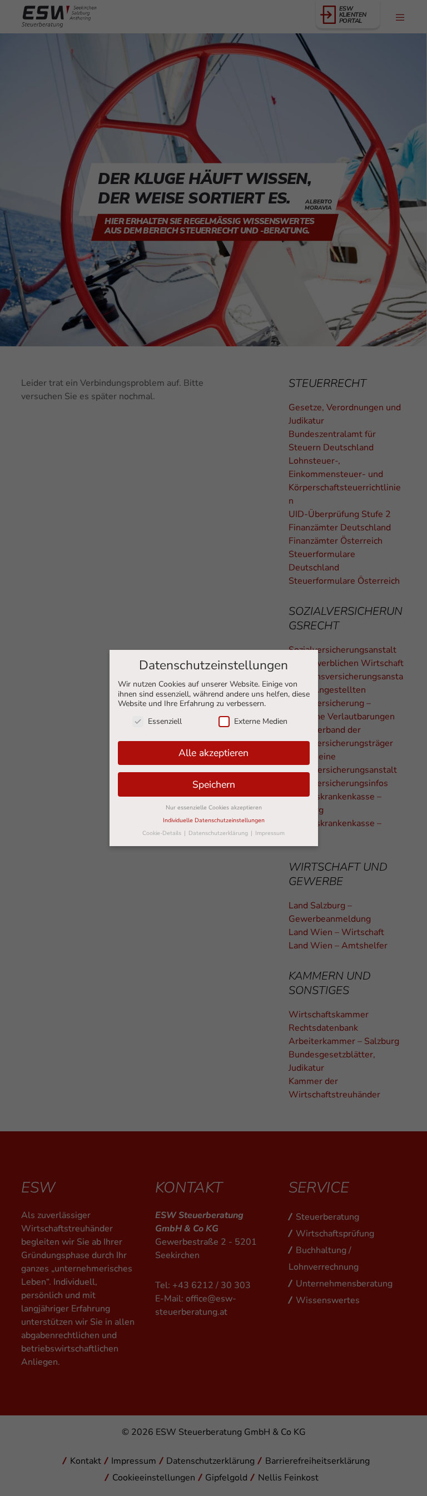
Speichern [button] (213, 784)
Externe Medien (260, 721)
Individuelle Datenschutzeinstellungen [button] (214, 820)
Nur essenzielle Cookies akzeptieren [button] (214, 807)
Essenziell (165, 721)
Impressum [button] (270, 833)
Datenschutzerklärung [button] (219, 833)
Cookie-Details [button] (162, 833)
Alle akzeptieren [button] (213, 752)
